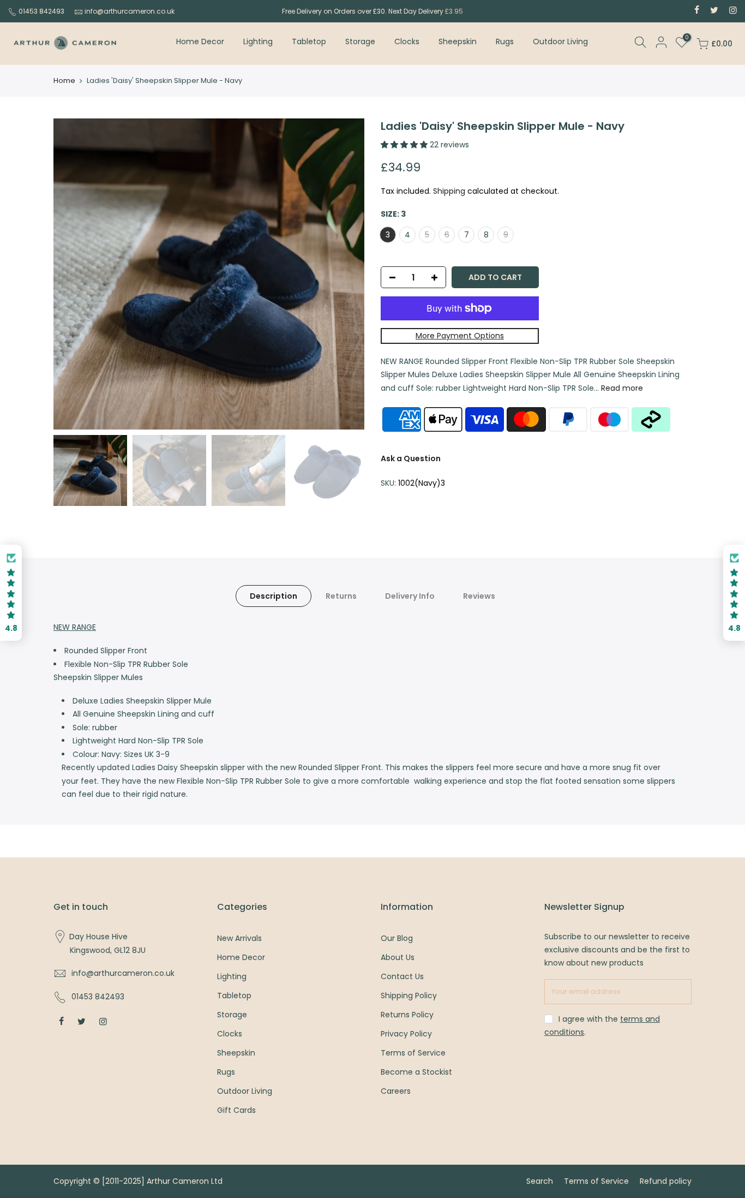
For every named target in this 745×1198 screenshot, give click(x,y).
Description (273, 596)
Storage (360, 41)
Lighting (258, 41)
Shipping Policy (409, 995)
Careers (396, 1091)
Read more (621, 388)
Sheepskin (457, 41)
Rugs (505, 41)
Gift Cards (236, 1110)
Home (64, 81)
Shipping (449, 191)
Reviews (479, 596)
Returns (341, 596)
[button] (11, 593)
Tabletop (309, 41)
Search (539, 1181)
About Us (397, 957)
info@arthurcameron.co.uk (130, 11)
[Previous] (72, 274)
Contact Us (402, 976)
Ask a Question (411, 458)
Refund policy (666, 1181)
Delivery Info (410, 596)
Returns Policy (407, 1014)
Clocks (406, 41)
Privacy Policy (406, 1033)
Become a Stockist (416, 1071)
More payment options (460, 335)
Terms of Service (413, 1052)
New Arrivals (239, 938)
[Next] (345, 274)
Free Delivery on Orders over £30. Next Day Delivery (372, 11)
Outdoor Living (560, 41)
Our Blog (397, 938)
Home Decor (200, 41)
